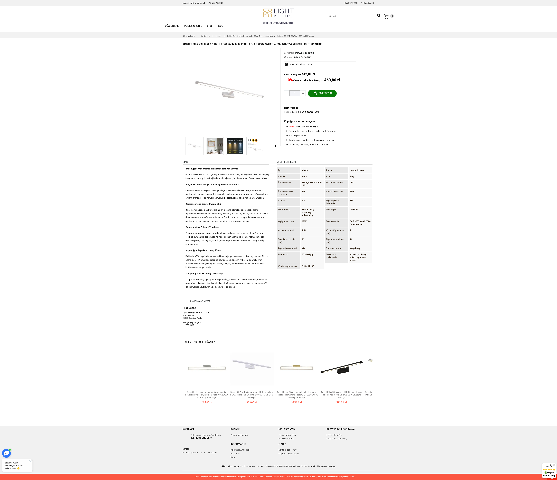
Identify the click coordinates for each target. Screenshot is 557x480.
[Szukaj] (378, 15)
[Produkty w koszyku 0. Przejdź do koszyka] (389, 16)
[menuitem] (172, 25)
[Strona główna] (278, 16)
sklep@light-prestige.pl (193, 3)
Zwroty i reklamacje (239, 435)
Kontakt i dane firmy (287, 450)
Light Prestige (291, 108)
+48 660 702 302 (215, 3)
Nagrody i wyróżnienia (288, 453)
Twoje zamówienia (287, 435)
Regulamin (235, 453)
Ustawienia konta (286, 439)
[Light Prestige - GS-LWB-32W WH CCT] (194, 146)
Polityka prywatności (239, 450)
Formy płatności (334, 435)
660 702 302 (302, 466)
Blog (232, 457)
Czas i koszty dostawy (337, 439)
